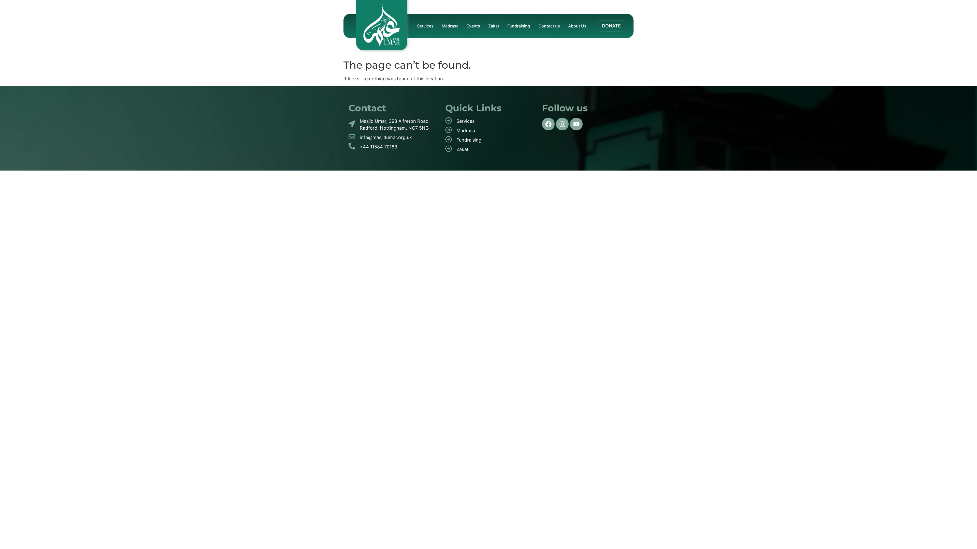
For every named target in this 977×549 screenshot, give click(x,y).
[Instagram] (562, 124)
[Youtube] (576, 124)
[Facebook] (548, 124)
